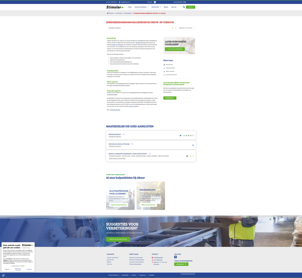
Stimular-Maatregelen (135, 264)
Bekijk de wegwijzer (148, 205)
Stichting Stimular (141, 42)
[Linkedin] (155, 2)
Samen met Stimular (112, 257)
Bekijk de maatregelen (118, 205)
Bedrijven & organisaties (136, 257)
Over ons (109, 264)
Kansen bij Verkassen (117, 44)
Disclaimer (142, 275)
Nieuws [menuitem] (166, 7)
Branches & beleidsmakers (136, 260)
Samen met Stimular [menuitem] (140, 7)
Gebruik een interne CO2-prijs (119, 144)
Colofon (134, 275)
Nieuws (109, 262)
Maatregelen (127, 13)
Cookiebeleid (124, 275)
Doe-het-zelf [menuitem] (155, 7)
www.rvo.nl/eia (133, 106)
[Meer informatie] (124, 134)
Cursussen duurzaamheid (136, 262)
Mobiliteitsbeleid (115, 134)
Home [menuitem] (130, 7)
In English (151, 275)
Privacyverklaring (113, 275)
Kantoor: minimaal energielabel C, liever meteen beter (128, 154)
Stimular (110, 13)
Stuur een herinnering (175, 49)
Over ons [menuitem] (173, 7)
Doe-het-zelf (119, 13)
